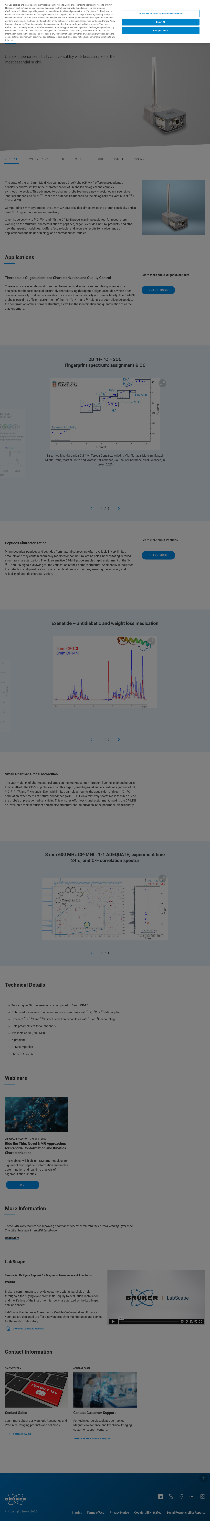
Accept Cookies (160, 30)
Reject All (160, 22)
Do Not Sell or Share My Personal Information (160, 13)
